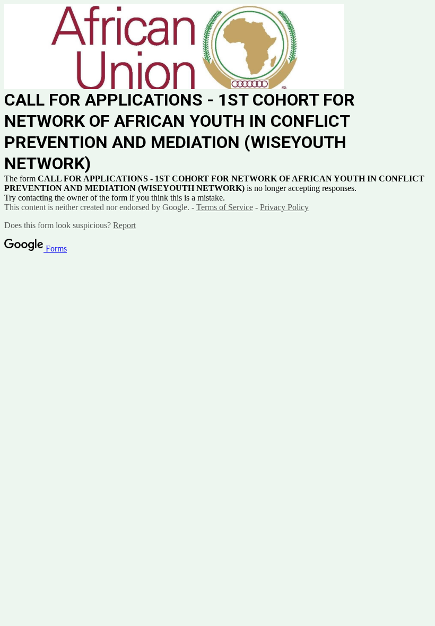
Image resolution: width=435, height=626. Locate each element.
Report (124, 225)
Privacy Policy (284, 207)
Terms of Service (224, 207)
